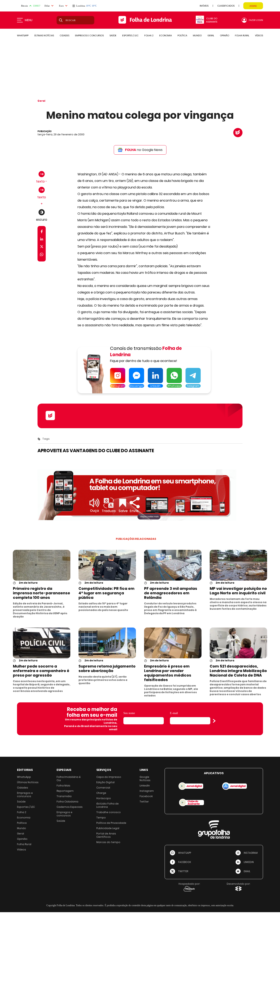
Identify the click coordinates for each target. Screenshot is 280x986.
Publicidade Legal (107, 828)
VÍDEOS (259, 35)
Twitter (144, 801)
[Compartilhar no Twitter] (41, 247)
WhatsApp (24, 777)
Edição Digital (105, 782)
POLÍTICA (182, 35)
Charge (101, 793)
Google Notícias (145, 778)
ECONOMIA (165, 35)
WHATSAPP (22, 35)
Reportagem (65, 791)
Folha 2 (21, 812)
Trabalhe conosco (108, 812)
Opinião (22, 839)
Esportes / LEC (26, 807)
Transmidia (64, 796)
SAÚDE (112, 35)
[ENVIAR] (214, 721)
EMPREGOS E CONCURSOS (89, 35)
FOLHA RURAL (242, 35)
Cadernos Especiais (70, 807)
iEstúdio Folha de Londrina (107, 805)
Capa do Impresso (108, 777)
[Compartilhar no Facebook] (42, 232)
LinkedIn (145, 785)
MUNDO (197, 35)
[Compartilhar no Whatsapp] (41, 255)
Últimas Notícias (28, 782)
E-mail (174, 713)
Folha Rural (24, 844)
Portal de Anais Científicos (106, 835)
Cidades (22, 787)
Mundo (21, 828)
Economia (23, 817)
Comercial (103, 787)
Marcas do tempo (108, 842)
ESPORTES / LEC (130, 35)
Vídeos (21, 849)
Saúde (21, 801)
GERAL (210, 35)
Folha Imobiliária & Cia (69, 778)
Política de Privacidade (111, 823)
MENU (28, 20)
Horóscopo (103, 798)
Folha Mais (63, 785)
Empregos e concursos (25, 794)
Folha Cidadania (67, 801)
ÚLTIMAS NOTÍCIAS (44, 35)
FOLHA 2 (149, 35)
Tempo (101, 817)
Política (22, 823)
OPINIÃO (224, 35)
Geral (41, 101)
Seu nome (129, 713)
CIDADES (64, 35)
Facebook (146, 796)
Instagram (147, 791)
